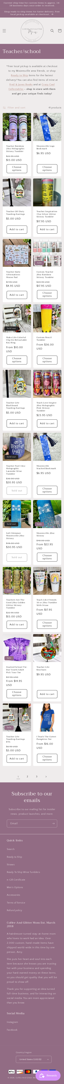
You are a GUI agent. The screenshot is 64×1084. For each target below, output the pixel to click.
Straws (11, 864)
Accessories (13, 895)
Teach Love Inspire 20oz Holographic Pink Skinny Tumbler (46, 407)
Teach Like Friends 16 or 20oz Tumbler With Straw (47, 603)
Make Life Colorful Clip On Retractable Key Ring (16, 340)
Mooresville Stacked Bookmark (46, 467)
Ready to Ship (14, 857)
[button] (4, 30)
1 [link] (18, 776)
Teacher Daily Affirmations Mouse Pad (13, 275)
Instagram (12, 1022)
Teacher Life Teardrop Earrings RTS (15, 739)
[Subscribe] (53, 823)
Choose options (17, 169)
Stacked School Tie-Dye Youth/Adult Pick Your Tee (16, 670)
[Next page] (46, 776)
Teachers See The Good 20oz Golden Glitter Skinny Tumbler (15, 604)
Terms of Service (16, 902)
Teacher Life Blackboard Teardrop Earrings (15, 406)
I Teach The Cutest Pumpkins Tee (46, 738)
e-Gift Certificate (16, 879)
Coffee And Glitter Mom (26, 1078)
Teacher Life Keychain (43, 668)
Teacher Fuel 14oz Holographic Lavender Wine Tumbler (15, 470)
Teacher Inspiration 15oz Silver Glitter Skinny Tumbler (47, 214)
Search (11, 849)
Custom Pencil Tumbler (44, 338)
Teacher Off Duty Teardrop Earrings (15, 212)
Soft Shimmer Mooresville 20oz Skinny (15, 536)
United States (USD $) (30, 1059)
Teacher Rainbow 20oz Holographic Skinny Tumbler (15, 149)
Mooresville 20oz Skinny (46, 534)
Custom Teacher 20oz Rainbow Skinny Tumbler (45, 275)
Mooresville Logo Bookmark (46, 147)
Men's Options (15, 887)
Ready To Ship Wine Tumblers (23, 872)
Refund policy (14, 910)
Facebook (12, 1030)
